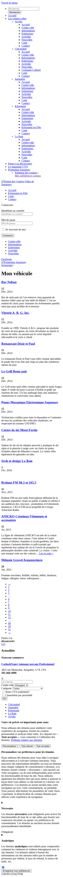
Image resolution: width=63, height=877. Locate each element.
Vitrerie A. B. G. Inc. (15, 313)
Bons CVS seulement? (17, 691)
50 (9, 626)
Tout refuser (27, 746)
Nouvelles (13, 253)
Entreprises (14, 247)
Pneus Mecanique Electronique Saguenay (29, 402)
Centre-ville (14, 241)
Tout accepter (43, 746)
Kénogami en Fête (18, 193)
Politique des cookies (26, 172)
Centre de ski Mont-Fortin (19, 430)
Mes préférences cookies (28, 175)
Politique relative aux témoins (26, 740)
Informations (15, 244)
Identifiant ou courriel (12, 210)
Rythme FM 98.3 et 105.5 (18, 482)
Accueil (12, 190)
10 (9, 611)
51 (9, 629)
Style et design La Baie (16, 461)
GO (3, 644)
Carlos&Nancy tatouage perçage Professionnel (27, 664)
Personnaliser (10, 746)
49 (9, 623)
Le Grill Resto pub (14, 371)
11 (9, 614)
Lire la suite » (46, 553)
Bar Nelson (9, 282)
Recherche (14, 12)
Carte (11, 196)
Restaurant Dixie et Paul (18, 343)
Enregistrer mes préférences (16, 871)
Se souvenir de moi (15, 229)
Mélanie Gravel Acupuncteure (22, 560)
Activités (12, 250)
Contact (12, 199)
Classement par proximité (18, 695)
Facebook (6, 259)
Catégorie (6, 688)
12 (9, 617)
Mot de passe (8, 219)
